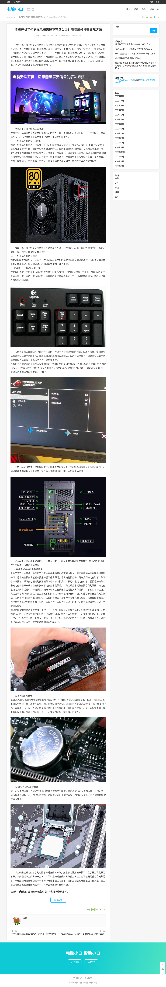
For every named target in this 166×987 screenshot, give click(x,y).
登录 (152, 2)
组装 (152, 9)
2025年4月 (119, 101)
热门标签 (17, 2)
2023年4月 (119, 138)
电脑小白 (14, 9)
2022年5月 (119, 157)
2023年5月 (119, 133)
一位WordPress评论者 (124, 80)
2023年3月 (119, 143)
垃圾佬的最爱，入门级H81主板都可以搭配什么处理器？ (83, 934)
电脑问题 (93, 983)
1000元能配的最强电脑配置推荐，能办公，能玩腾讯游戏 (33, 934)
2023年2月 (119, 147)
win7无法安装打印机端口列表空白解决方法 (133, 49)
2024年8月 (119, 105)
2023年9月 (119, 119)
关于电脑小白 (77, 978)
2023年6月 (119, 129)
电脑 (117, 178)
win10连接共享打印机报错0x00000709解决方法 (135, 53)
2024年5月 (119, 110)
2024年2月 (119, 115)
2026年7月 (119, 96)
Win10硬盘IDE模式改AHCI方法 (128, 58)
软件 (144, 9)
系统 (136, 9)
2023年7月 (119, 124)
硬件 (128, 9)
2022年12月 (120, 152)
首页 (8, 2)
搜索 (117, 27)
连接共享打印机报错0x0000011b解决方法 (132, 44)
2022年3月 (119, 161)
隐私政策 (88, 978)
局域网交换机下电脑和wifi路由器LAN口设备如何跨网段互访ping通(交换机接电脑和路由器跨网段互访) (135, 65)
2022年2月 (119, 166)
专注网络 (75, 962)
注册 (158, 2)
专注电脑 (91, 962)
